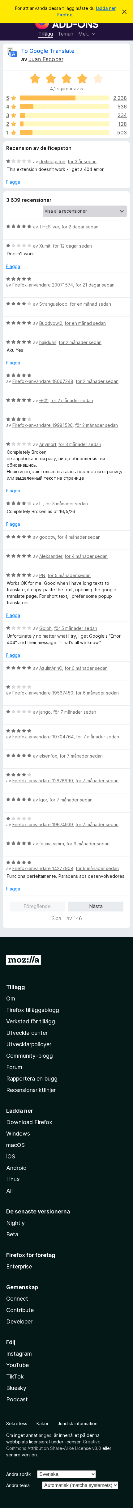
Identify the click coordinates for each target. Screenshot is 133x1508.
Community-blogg (29, 1055)
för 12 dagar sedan (72, 246)
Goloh (45, 628)
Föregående (37, 906)
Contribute (20, 1310)
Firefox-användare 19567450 (42, 692)
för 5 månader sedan (69, 575)
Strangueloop (53, 304)
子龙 (43, 400)
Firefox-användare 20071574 (42, 284)
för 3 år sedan (82, 161)
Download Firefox (29, 1122)
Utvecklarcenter (27, 1033)
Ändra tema (18, 1485)
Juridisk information (77, 1423)
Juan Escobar (45, 59)
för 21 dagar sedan (94, 284)
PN (42, 575)
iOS (10, 1156)
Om (10, 998)
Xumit (44, 246)
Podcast (17, 1399)
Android (16, 1168)
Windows (18, 1133)
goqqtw (47, 537)
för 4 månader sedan (79, 537)
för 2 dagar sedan (80, 226)
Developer (19, 1321)
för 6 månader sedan (86, 668)
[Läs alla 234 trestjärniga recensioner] (64, 115)
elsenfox (48, 755)
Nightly (15, 1223)
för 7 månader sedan (74, 712)
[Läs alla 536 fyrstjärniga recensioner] (64, 106)
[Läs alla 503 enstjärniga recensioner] (64, 132)
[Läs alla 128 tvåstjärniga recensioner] (64, 123)
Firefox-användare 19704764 (43, 736)
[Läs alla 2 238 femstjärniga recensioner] (64, 98)
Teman (65, 34)
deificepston (52, 161)
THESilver (49, 226)
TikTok (15, 1376)
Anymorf (47, 444)
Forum (14, 1067)
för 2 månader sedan (80, 342)
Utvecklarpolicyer (28, 1044)
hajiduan (47, 342)
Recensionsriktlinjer (31, 1090)
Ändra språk (18, 1474)
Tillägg (45, 34)
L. (41, 503)
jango (45, 712)
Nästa (96, 906)
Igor (43, 799)
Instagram (19, 1353)
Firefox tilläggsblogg (32, 1010)
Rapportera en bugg (32, 1078)
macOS (15, 1145)
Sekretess (16, 1423)
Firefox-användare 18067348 (42, 381)
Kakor (42, 1423)
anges (45, 1435)
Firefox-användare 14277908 (42, 868)
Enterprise (19, 1266)
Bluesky (16, 1388)
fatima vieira (51, 843)
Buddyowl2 (50, 323)
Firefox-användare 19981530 (42, 425)
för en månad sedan (90, 304)
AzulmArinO (50, 668)
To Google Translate (48, 51)
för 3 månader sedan (79, 444)
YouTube (17, 1365)
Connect (17, 1298)
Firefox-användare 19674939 (42, 824)
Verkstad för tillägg (30, 1021)
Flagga (13, 182)
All (9, 1190)
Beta (12, 1234)
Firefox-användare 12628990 (42, 780)
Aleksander (50, 556)
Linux (13, 1179)
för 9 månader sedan (87, 843)
